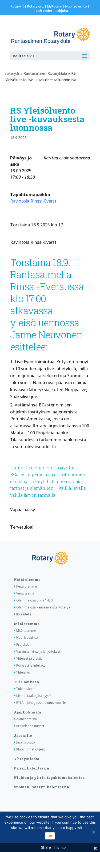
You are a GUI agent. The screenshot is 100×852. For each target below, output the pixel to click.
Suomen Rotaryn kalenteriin (41, 786)
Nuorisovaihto (76, 6)
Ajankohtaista (27, 712)
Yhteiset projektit (29, 658)
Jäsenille (23, 735)
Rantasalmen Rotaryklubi (45, 73)
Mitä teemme (26, 623)
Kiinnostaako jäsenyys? (33, 695)
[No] (93, 832)
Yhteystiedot (26, 758)
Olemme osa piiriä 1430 (34, 600)
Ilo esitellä (23, 614)
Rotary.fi (17, 6)
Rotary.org (35, 6)
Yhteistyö (23, 672)
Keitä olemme (27, 579)
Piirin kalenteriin (31, 768)
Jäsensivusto (25, 742)
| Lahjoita (60, 11)
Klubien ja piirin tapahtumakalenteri (50, 777)
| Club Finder (42, 11)
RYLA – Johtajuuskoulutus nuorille (41, 702)
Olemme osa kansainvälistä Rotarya (43, 607)
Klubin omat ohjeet (30, 749)
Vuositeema (25, 593)
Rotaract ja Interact (30, 665)
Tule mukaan (26, 681)
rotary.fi (12, 73)
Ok (50, 836)
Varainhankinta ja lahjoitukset (38, 651)
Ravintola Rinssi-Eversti (34, 201)
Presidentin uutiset (30, 726)
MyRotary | (56, 6)
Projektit (22, 644)
